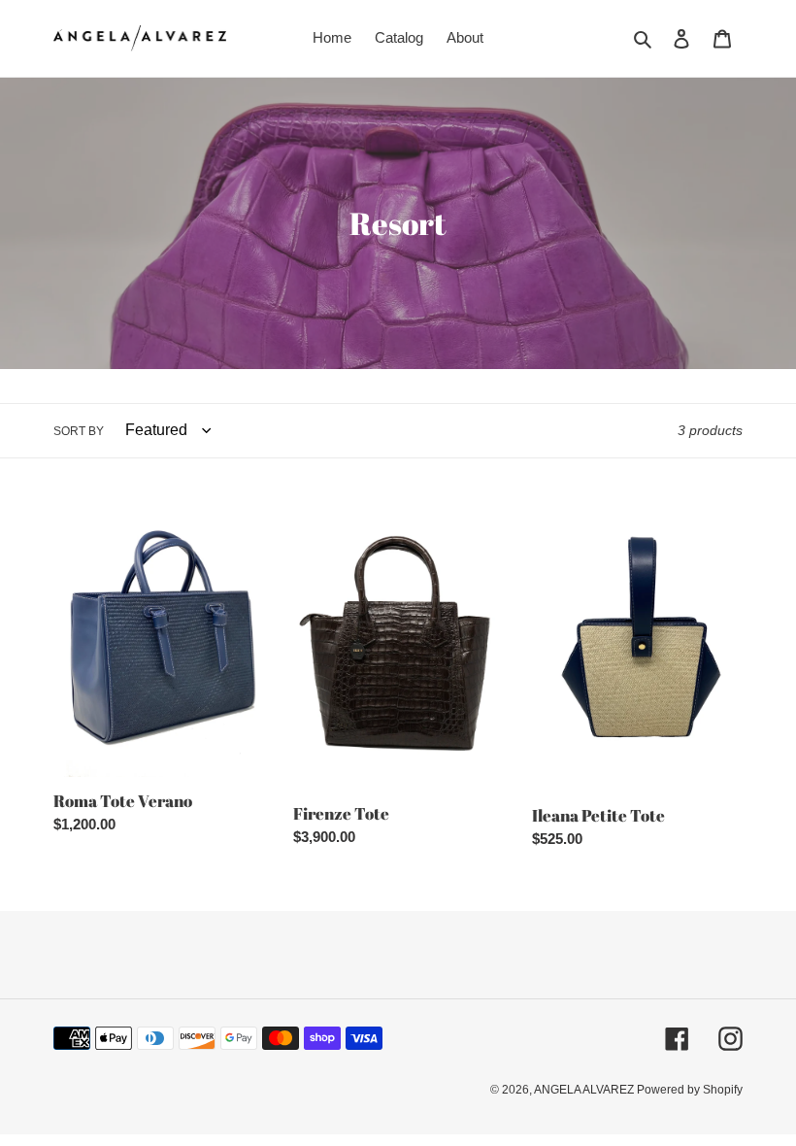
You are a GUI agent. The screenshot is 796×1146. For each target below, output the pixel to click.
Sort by (78, 431)
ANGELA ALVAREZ (585, 1089)
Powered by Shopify (690, 1089)
